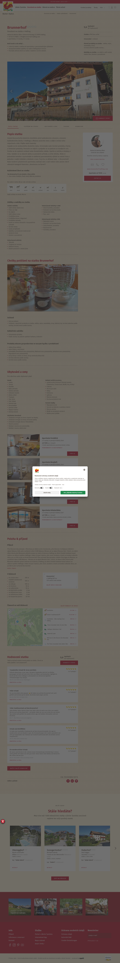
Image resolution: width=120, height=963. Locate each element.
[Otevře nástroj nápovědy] (3, 821)
